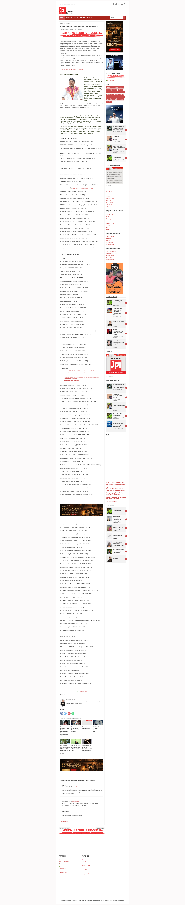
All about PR (109, 97)
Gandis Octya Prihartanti (112, 253)
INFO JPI (120, 89)
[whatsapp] (72, 713)
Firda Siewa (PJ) (110, 236)
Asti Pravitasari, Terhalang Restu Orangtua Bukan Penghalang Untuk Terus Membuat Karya (119, 519)
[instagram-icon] (113, 4)
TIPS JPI (122, 92)
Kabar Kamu (85, 861)
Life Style (109, 101)
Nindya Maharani (110, 198)
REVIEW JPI (116, 94)
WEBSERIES (113, 99)
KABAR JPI (89, 17)
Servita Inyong (109, 202)
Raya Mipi (108, 240)
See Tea (108, 217)
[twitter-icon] (119, 4)
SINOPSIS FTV (109, 92)
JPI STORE (122, 97)
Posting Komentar (64, 821)
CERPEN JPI (82, 17)
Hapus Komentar (76, 786)
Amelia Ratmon (110, 194)
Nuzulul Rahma (110, 223)
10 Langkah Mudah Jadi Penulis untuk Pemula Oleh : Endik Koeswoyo (118, 128)
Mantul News (62, 868)
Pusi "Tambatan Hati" (111, 501)
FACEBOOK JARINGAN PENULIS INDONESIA (71, 69)
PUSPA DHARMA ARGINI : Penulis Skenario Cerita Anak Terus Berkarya (80, 375)
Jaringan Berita (86, 874)
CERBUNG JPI (116, 92)
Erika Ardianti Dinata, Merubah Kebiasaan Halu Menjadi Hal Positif (79, 370)
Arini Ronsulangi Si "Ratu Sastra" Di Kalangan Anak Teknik (118, 544)
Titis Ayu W (109, 204)
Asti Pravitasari (110, 255)
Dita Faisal (108, 196)
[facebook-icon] (116, 4)
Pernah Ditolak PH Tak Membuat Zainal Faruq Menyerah (118, 342)
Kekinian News (62, 865)
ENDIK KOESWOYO (64, 861)
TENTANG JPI (109, 94)
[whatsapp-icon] (125, 4)
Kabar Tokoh (85, 869)
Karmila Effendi (110, 221)
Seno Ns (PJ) (109, 192)
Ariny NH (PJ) (109, 214)
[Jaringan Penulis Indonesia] (66, 10)
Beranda (61, 4)
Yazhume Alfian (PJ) (111, 251)
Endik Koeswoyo (110, 244)
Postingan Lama (100, 828)
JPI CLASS (116, 97)
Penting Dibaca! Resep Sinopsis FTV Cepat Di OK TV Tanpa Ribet (79, 373)
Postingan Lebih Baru (64, 828)
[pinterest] (69, 713)
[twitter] (65, 713)
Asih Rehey (109, 257)
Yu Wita (108, 225)
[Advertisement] (116, 458)
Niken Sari (108, 227)
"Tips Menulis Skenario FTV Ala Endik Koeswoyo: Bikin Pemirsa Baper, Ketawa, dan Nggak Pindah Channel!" (116, 488)
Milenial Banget (86, 865)
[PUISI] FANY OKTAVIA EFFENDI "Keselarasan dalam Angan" (77, 380)
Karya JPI (73, 4)
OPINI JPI (122, 94)
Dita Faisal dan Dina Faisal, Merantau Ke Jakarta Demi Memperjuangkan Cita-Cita (118, 311)
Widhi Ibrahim (109, 242)
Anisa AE (108, 229)
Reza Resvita (109, 200)
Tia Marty (108, 219)
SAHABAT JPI (69, 17)
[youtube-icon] (122, 4)
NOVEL (108, 99)
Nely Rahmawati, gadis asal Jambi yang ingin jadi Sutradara (118, 551)
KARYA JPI (76, 17)
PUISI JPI (121, 87)
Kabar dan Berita (63, 872)
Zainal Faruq (109, 206)
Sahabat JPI (67, 4)
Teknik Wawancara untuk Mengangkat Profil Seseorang (119, 148)
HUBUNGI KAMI (120, 99)
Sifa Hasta (108, 238)
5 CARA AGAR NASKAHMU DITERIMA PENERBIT (118, 138)
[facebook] (61, 713)
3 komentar (80, 29)
